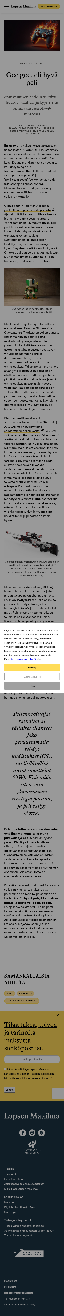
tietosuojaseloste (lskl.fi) (23, 659)
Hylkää (32, 686)
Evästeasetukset (32, 676)
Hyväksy (32, 667)
